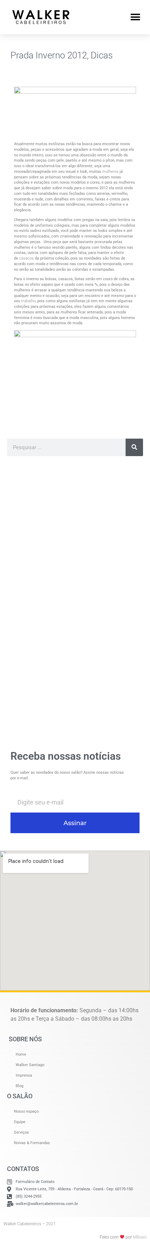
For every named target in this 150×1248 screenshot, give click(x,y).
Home (21, 1054)
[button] (135, 17)
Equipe (19, 1122)
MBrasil (140, 1237)
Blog (19, 1086)
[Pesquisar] (134, 447)
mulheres (110, 171)
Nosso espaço (26, 1111)
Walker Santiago (30, 1065)
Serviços (21, 1132)
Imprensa (24, 1075)
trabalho (28, 301)
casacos (26, 258)
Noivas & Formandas (32, 1143)
